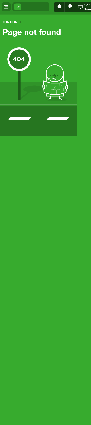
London (10, 22)
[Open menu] (6, 6)
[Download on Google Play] (70, 7)
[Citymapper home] (30, 6)
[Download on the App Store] (59, 7)
